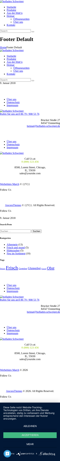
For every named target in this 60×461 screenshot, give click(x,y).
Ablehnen (30, 426)
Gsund (43, 269)
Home (3, 47)
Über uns (11, 99)
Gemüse (23, 268)
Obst (50, 268)
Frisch (12, 267)
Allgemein (12, 244)
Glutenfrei (34, 268)
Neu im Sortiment (16, 253)
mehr (30, 444)
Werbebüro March (9, 184)
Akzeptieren (30, 435)
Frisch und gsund (16, 247)
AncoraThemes (13, 205)
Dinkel (2, 269)
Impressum (12, 105)
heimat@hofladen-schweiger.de (43, 126)
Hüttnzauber (13, 250)
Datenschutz (13, 102)
